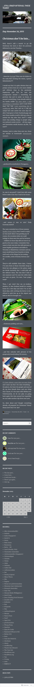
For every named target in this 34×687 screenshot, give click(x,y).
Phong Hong (8, 625)
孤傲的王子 (7, 664)
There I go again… (10, 479)
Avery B (10, 458)
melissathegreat (9, 611)
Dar (5, 572)
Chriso (6, 561)
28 (17, 513)
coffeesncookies (9, 570)
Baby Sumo (8, 542)
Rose (5, 636)
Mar (5, 609)
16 (25, 507)
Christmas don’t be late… (16, 38)
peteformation (9, 622)
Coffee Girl (7, 568)
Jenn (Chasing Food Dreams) (13, 597)
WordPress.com (9, 652)
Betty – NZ (7, 547)
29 (21, 513)
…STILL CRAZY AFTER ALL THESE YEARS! (16, 6)
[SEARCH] (29, 423)
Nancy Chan (8, 616)
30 (25, 513)
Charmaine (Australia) (11, 552)
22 (21, 510)
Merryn (6, 613)
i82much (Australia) (10, 588)
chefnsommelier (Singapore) (13, 554)
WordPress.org (9, 654)
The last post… (16, 438)
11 (4, 507)
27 (13, 513)
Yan (5, 657)
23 (25, 510)
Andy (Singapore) (10, 536)
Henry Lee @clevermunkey (13, 584)
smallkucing (8, 645)
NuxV (6, 618)
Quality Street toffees (10, 231)
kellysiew (7, 602)
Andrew (6, 533)
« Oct (8, 517)
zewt (5, 661)
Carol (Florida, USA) (10, 549)
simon (6, 643)
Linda (9, 453)
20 (13, 510)
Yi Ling (6, 659)
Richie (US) (8, 634)
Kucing (12, 76)
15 (21, 507)
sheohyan (7, 641)
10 (29, 503)
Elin (5, 579)
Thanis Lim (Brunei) (11, 648)
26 (9, 513)
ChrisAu (6, 558)
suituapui (7, 411)
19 (9, 510)
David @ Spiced (9, 574)
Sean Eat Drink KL (10, 638)
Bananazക (7, 545)
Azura (6, 540)
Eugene (6, 581)
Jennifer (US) (8, 600)
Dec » (25, 517)
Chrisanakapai (9, 556)
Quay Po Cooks (9, 629)
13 (13, 507)
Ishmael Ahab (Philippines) (13, 593)
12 (8, 507)
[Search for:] (15, 423)
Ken (5, 604)
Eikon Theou (8, 577)
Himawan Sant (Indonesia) (13, 586)
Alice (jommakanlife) (11, 531)
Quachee (7, 627)
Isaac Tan (7, 590)
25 (5, 513)
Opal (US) (7, 620)
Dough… (18, 458)
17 (29, 507)
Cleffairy (7, 565)
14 (17, 507)
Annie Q (6, 538)
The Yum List (8, 650)
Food (24, 411)
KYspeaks (7, 606)
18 (4, 510)
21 (17, 510)
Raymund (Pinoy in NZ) (12, 632)
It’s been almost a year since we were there (17, 382)
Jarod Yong (7, 595)
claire (6, 563)
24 (29, 510)
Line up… (7, 482)
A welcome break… (10, 477)
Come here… (8, 475)
